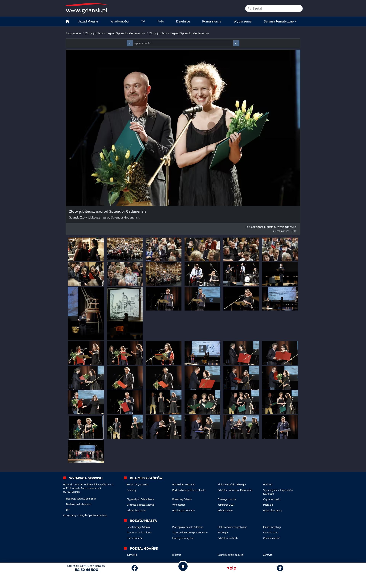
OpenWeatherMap (97, 515)
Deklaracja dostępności (79, 504)
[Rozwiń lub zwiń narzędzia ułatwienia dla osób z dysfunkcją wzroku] (280, 568)
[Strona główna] (67, 21)
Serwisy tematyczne (279, 21)
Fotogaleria (73, 33)
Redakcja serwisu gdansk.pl (81, 498)
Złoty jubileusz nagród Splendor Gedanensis (115, 33)
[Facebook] (135, 568)
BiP (68, 510)
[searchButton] (236, 43)
